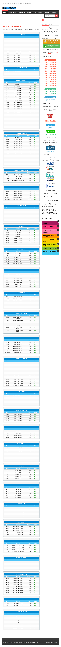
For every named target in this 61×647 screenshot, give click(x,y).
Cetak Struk (19, 3)
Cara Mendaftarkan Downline (50, 248)
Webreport (12, 3)
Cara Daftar (22, 12)
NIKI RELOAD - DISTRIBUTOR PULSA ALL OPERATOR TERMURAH (25, 642)
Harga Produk (12, 12)
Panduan (47, 12)
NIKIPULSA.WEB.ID (54, 642)
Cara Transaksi (38, 12)
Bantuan (54, 12)
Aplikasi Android (27, 3)
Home (5, 12)
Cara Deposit (30, 12)
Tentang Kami (6, 3)
